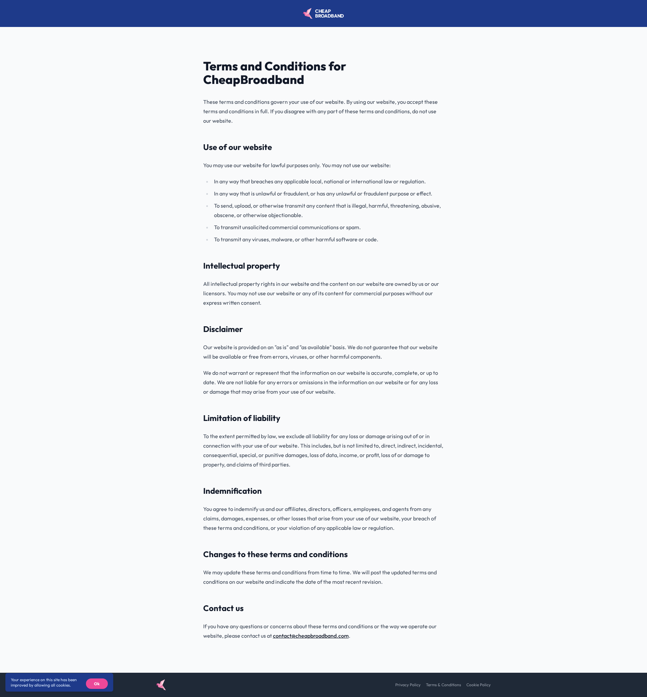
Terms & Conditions (443, 684)
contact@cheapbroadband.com (311, 635)
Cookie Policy (478, 684)
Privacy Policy (408, 684)
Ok (97, 683)
